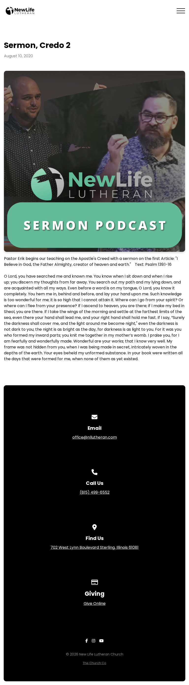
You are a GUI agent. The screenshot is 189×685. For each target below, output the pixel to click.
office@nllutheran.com (94, 437)
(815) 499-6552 (95, 492)
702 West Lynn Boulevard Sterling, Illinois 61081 (94, 547)
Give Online (95, 603)
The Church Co (94, 663)
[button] (181, 11)
